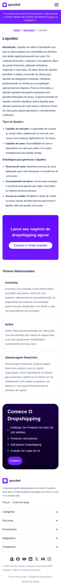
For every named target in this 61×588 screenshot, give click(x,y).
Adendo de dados (30, 581)
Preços (6, 502)
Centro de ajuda (20, 502)
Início (17, 30)
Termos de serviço (17, 576)
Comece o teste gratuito (30, 245)
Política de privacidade (40, 576)
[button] (56, 4)
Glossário (29, 30)
